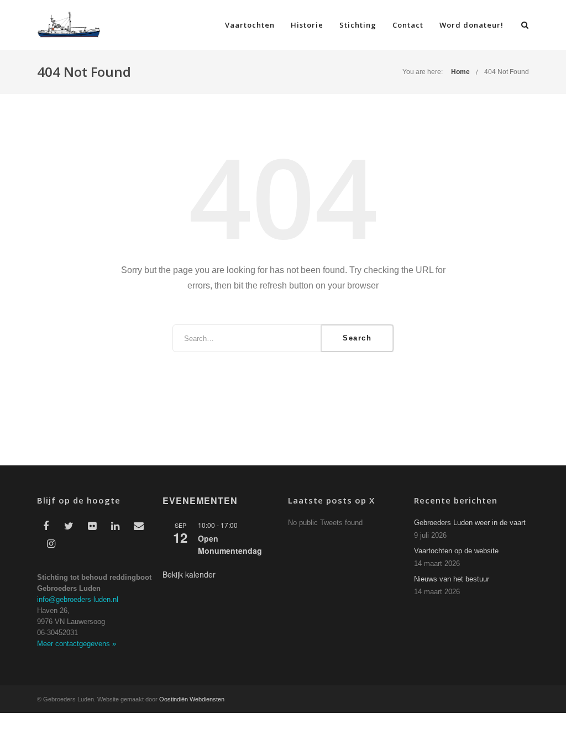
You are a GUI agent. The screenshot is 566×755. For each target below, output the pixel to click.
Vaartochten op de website (456, 551)
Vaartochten (250, 25)
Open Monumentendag (230, 545)
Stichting (357, 25)
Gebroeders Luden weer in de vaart (470, 522)
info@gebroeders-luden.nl (77, 599)
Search (357, 338)
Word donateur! (471, 25)
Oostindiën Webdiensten (191, 699)
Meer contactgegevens (76, 643)
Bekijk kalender (189, 574)
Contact (407, 25)
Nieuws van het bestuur (451, 579)
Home (460, 72)
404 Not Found (506, 72)
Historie (307, 25)
